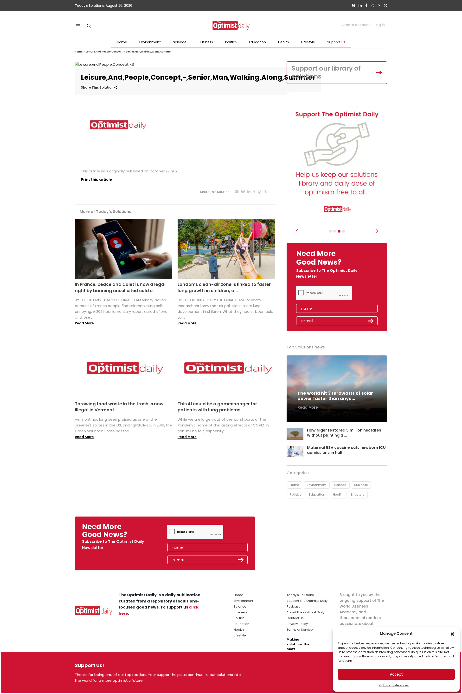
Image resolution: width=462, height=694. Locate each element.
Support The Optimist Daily (307, 600)
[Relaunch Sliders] (343, 231)
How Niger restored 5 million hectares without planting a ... (344, 432)
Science (179, 42)
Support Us (336, 42)
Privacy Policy (297, 624)
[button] (452, 633)
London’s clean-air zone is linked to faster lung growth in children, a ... (224, 287)
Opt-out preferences (394, 685)
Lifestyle (308, 42)
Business (206, 42)
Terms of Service (300, 629)
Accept (396, 674)
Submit (371, 321)
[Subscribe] (330, 231)
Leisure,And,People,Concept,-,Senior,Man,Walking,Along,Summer (129, 51)
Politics (231, 42)
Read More (84, 323)
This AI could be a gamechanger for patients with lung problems (217, 407)
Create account (356, 24)
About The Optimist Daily (305, 612)
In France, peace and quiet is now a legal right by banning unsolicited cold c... (120, 287)
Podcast (293, 606)
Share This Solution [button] (97, 87)
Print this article (96, 179)
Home (122, 42)
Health (283, 42)
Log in (380, 24)
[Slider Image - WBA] (334, 231)
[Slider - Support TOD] (339, 231)
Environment (150, 42)
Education (257, 42)
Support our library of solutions (326, 72)
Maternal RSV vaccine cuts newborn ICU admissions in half (346, 450)
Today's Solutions (300, 595)
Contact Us (295, 618)
